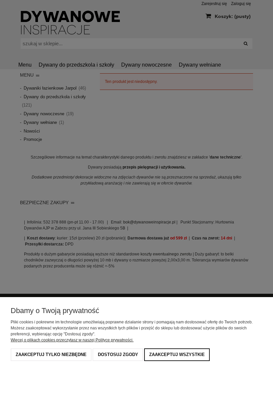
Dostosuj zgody (118, 354)
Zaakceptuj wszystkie (177, 354)
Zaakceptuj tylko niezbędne (51, 354)
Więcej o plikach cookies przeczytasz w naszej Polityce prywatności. (72, 340)
